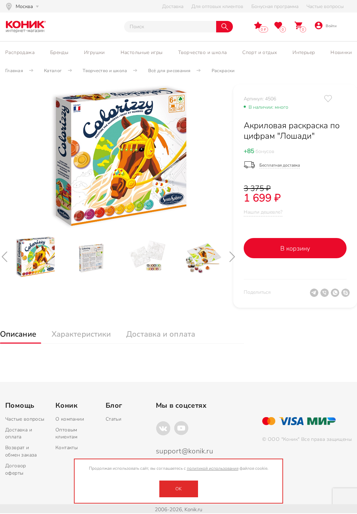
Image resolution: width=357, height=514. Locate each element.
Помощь (19, 405)
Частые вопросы (325, 6)
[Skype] (346, 295)
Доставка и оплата (18, 433)
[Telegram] (315, 295)
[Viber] (325, 295)
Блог (114, 405)
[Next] (232, 257)
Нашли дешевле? (263, 212)
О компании (69, 419)
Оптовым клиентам (66, 433)
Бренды (59, 52)
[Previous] (5, 257)
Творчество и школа (202, 52)
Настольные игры (142, 52)
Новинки (341, 52)
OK (178, 489)
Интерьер (304, 52)
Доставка (172, 6)
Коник (66, 405)
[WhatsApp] (336, 295)
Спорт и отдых (259, 52)
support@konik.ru (184, 451)
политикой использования (212, 468)
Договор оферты (15, 469)
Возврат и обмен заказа (21, 451)
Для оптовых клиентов (217, 6)
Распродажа (20, 52)
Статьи (113, 419)
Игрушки (94, 52)
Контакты (66, 447)
